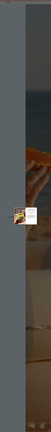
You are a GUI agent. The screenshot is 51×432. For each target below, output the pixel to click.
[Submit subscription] (31, 216)
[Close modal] (35, 208)
